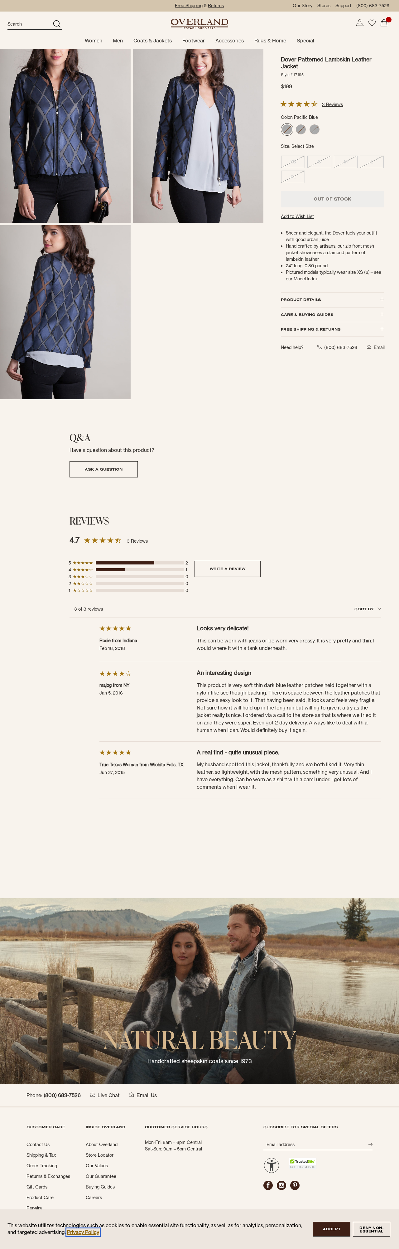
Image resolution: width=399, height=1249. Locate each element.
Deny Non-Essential (371, 1229)
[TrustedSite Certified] (302, 1163)
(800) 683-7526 (372, 5)
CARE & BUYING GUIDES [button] (307, 314)
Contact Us (38, 1144)
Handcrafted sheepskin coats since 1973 (199, 1061)
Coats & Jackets (152, 40)
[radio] (287, 129)
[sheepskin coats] (199, 990)
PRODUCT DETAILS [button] (301, 299)
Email (379, 347)
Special (305, 40)
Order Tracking (41, 1166)
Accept (331, 1229)
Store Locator (99, 1155)
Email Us (147, 1095)
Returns (216, 5)
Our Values (97, 1166)
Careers (94, 1197)
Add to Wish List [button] (297, 216)
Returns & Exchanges (48, 1176)
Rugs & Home (270, 40)
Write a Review (227, 568)
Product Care (40, 1197)
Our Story (302, 5)
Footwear (193, 40)
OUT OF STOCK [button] (332, 199)
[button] (359, 22)
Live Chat (109, 1095)
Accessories (229, 40)
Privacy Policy (83, 1232)
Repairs (34, 1208)
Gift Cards (36, 1187)
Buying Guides (100, 1187)
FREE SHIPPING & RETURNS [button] (311, 329)
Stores (323, 5)
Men (118, 40)
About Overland (102, 1144)
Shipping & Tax (41, 1155)
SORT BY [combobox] (364, 609)
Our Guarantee (101, 1176)
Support (343, 5)
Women (93, 40)
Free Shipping (189, 5)
